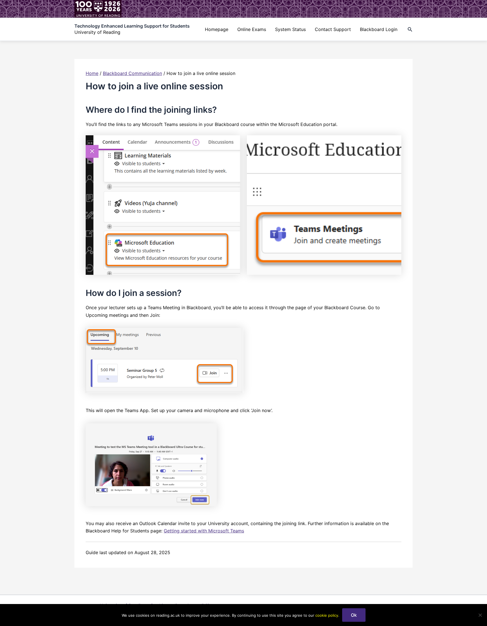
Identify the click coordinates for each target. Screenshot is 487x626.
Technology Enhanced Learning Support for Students (132, 26)
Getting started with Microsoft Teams (204, 531)
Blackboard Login (378, 29)
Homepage (216, 29)
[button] (410, 29)
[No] (480, 615)
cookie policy (326, 615)
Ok (354, 615)
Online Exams (251, 29)
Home (92, 73)
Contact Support (333, 29)
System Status (290, 29)
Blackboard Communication (132, 73)
